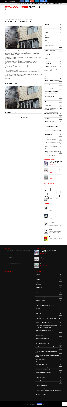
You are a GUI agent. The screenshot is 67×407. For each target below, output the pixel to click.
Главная (6, 19)
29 (16, 19)
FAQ (17, 1)
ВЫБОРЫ (47, 58)
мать (58, 196)
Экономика (47, 24)
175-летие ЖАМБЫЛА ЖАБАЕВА (51, 93)
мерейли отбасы (52, 194)
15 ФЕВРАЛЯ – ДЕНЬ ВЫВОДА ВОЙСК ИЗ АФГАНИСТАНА (48, 318)
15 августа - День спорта (50, 148)
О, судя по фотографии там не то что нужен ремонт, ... (55, 231)
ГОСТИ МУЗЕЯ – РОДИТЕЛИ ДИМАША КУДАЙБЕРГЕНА (22, 3)
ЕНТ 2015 (56, 188)
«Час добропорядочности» (50, 66)
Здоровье (47, 29)
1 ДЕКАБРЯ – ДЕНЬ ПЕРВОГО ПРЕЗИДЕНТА (45, 303)
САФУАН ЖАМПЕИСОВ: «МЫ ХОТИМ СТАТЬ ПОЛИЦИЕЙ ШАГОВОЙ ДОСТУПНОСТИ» (54, 169)
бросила (46, 198)
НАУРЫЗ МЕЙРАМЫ (49, 88)
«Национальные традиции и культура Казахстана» (46, 325)
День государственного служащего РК (53, 130)
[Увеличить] (23, 97)
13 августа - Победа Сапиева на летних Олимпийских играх (48, 390)
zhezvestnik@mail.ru (11, 260)
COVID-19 (47, 42)
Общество (47, 21)
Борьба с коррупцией (49, 45)
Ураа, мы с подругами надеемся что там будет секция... (54, 216)
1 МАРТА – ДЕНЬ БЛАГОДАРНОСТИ (52, 80)
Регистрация (12, 1)
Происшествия (48, 35)
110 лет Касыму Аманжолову (51, 116)
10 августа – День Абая (49, 137)
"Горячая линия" (48, 105)
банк (57, 198)
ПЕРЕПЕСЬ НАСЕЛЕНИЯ (50, 155)
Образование (47, 32)
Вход (6, 1)
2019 (10, 19)
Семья (45, 194)
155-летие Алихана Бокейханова (51, 91)
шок (58, 194)
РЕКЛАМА (47, 118)
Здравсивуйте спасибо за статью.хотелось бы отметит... (54, 208)
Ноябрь (13, 19)
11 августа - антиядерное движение (52, 142)
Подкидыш (46, 196)
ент (52, 190)
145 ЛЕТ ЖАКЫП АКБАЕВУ (50, 121)
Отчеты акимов (48, 61)
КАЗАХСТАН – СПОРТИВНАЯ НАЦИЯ (53, 73)
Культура (47, 37)
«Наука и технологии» (49, 96)
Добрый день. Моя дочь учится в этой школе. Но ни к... (55, 224)
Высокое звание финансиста (53, 176)
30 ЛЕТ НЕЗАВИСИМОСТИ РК (51, 99)
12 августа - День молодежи (51, 146)
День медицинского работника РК (52, 126)
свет (53, 186)
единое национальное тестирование (52, 192)
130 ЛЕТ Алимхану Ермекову (51, 124)
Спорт (46, 40)
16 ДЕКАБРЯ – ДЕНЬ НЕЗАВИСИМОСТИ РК (45, 305)
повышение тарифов (48, 188)
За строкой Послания (49, 48)
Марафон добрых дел (49, 134)
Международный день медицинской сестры (45, 346)
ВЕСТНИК (22, 7)
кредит (45, 200)
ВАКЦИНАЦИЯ (48, 63)
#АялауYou (52, 198)
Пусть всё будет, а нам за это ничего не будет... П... (55, 238)
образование (47, 190)
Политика (47, 27)
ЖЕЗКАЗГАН (53, 196)
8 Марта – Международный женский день (45, 330)
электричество (47, 186)
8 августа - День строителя (50, 139)
